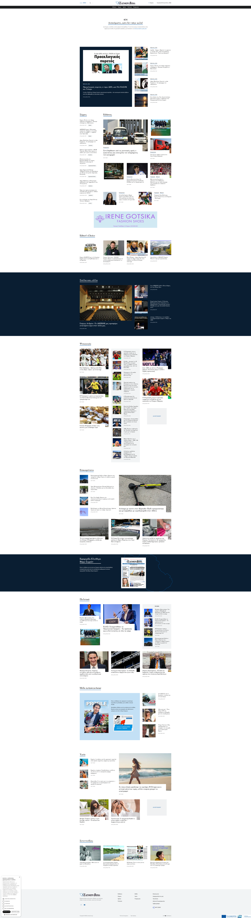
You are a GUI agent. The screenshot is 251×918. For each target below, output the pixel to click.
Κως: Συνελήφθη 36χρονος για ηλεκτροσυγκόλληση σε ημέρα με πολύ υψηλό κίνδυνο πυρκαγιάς (102, 499)
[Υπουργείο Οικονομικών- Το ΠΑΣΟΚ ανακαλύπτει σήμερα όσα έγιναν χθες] (125, 661)
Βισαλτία (90, 145)
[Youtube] (84, 904)
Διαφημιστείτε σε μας (158, 896)
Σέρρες (119, 7)
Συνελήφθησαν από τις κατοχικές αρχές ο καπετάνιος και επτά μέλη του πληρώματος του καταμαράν (120, 153)
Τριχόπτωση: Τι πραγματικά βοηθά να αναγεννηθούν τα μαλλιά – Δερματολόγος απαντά (123, 820)
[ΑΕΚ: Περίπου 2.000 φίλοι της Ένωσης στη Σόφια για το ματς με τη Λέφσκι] (117, 432)
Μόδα (90, 688)
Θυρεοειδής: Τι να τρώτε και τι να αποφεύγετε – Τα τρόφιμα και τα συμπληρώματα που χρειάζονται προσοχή (103, 783)
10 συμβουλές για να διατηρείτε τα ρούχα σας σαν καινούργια (164, 695)
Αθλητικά (158, 176)
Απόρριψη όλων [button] (15, 911)
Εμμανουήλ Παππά (92, 165)
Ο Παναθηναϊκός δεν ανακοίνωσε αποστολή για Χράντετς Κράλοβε (130, 398)
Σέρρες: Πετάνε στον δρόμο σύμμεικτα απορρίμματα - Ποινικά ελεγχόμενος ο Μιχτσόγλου (160, 67)
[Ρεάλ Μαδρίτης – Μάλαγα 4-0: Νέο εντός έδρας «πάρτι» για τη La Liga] (94, 358)
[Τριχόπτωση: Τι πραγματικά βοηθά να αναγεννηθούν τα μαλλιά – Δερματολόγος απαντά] (125, 809)
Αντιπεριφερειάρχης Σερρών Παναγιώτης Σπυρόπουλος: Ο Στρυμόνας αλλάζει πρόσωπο (111, 864)
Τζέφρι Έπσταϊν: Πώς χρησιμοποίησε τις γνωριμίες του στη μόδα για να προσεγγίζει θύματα (164, 728)
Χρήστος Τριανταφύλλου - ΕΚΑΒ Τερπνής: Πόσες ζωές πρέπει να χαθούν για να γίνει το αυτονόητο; (88, 151)
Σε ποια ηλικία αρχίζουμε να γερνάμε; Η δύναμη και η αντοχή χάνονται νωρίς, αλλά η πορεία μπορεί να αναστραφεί (140, 789)
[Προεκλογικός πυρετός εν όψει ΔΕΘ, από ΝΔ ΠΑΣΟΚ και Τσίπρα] (106, 65)
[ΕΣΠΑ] (236, 916)
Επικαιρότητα (106, 147)
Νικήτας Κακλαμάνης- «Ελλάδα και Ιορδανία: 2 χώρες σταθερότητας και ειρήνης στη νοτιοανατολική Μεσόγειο (154, 672)
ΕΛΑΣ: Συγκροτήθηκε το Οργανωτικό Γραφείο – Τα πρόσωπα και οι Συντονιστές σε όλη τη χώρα (117, 629)
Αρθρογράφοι (156, 903)
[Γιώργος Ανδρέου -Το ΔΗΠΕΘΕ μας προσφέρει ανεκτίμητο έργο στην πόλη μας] (106, 302)
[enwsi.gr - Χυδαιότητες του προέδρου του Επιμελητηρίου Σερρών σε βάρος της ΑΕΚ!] (141, 322)
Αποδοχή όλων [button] (6, 911)
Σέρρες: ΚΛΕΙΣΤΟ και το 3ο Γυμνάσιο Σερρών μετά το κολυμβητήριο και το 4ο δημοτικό (89, 259)
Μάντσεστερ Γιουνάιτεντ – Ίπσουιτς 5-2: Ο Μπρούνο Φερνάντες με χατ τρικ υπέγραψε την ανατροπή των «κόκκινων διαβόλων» (158, 182)
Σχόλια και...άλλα (153, 47)
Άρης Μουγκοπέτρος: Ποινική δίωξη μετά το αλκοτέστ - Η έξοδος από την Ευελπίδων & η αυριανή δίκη (102, 488)
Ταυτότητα (155, 898)
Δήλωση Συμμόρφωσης (159, 901)
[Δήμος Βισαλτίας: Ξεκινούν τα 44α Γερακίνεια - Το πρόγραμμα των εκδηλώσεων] (141, 84)
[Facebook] (81, 904)
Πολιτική (130, 7)
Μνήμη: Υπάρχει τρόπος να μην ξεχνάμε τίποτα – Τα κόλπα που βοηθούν (90, 820)
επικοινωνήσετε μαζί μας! (140, 28)
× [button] (19, 877)
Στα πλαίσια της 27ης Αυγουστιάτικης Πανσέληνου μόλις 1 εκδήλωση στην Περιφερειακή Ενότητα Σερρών (160, 99)
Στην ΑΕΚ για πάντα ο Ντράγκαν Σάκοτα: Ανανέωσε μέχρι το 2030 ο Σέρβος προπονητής (153, 369)
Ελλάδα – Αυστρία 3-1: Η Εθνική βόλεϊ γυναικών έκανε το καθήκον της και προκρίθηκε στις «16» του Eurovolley (130, 364)
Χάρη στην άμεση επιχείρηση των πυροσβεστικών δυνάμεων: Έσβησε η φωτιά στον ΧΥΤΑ (89, 192)
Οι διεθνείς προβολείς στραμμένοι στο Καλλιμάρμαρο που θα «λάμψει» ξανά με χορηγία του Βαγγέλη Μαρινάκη (130, 454)
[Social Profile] (96, 716)
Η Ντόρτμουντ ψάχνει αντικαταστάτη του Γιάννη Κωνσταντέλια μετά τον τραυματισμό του (91, 397)
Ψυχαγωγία (136, 7)
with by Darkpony (167, 915)
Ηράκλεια (90, 195)
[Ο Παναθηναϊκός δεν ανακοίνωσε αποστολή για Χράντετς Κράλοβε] (117, 399)
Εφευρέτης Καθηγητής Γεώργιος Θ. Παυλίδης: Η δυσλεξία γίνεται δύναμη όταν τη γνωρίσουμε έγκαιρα (160, 864)
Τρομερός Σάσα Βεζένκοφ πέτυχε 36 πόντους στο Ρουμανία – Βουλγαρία (162, 197)
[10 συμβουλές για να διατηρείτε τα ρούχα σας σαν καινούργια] (149, 699)
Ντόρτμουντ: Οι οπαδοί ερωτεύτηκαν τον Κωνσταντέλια (130, 374)
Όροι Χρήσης (133, 915)
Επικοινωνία (156, 894)
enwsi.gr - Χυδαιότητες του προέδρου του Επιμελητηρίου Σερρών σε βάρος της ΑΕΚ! (160, 319)
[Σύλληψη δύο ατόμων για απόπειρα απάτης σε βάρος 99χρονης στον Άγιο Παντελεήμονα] (125, 529)
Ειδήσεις (114, 7)
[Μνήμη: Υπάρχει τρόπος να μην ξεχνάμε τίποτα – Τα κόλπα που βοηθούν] (94, 809)
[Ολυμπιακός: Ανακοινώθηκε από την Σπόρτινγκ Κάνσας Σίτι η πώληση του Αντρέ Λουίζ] (117, 422)
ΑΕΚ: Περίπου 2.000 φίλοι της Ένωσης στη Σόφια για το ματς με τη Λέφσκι (131, 430)
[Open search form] (90, 3)
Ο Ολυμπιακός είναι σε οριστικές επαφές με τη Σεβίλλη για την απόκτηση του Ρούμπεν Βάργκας (152, 399)
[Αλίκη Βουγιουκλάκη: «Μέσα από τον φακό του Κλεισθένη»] (90, 853)
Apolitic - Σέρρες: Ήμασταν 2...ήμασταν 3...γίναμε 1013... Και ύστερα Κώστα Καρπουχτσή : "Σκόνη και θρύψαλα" (160, 52)
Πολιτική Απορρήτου (124, 915)
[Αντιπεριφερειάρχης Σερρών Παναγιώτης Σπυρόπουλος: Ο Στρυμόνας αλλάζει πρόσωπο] (113, 853)
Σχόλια (124, 7)
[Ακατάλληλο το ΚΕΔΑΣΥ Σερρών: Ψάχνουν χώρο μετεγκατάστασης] (160, 247)
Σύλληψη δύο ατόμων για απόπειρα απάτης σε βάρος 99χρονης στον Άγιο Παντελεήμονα (122, 540)
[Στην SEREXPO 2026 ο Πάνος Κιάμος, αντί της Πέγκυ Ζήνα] (141, 291)
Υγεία (82, 754)
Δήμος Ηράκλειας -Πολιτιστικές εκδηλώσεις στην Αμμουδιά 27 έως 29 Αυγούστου (89, 182)
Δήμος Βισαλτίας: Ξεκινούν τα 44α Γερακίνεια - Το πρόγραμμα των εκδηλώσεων (159, 83)
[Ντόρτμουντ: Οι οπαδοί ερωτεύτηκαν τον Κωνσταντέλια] (117, 376)
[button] (11, 914)
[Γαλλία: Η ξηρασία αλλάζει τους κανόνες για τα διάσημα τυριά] (94, 416)
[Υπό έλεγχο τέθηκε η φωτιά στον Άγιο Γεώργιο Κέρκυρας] (160, 145)
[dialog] (11, 896)
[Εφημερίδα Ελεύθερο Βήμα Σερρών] (142, 573)
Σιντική (90, 203)
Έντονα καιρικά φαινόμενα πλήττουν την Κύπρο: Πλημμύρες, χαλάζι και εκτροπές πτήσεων (91, 540)
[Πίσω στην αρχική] (125, 2)
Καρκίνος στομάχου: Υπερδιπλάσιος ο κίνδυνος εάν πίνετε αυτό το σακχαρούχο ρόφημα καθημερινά (103, 772)
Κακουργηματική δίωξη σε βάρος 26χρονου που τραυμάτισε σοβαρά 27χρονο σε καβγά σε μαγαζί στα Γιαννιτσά (103, 477)
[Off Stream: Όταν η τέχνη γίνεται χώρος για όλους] (137, 853)
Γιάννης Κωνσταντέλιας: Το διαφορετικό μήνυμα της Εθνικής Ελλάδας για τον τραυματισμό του (135, 181)
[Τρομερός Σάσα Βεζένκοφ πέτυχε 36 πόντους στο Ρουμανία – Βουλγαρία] (145, 198)
